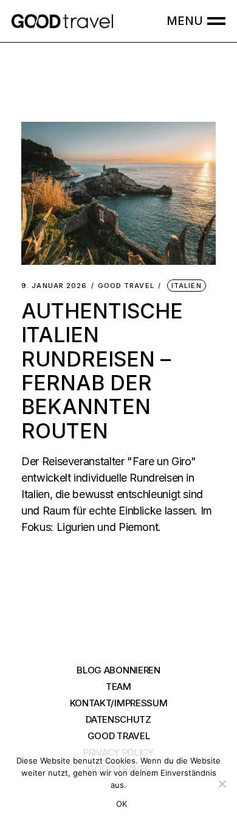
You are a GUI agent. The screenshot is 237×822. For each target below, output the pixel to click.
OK (122, 804)
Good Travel (126, 286)
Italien (186, 285)
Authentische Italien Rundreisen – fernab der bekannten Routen (102, 370)
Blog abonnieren (118, 670)
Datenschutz (118, 719)
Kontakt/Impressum (119, 703)
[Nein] (222, 784)
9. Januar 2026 (54, 286)
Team (118, 686)
